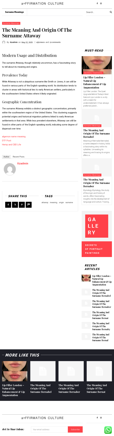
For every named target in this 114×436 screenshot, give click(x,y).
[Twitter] (15, 205)
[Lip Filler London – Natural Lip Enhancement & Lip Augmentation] (97, 65)
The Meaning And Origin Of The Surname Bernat (100, 315)
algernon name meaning (14, 136)
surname (69, 202)
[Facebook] (97, 3)
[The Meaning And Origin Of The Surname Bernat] (86, 314)
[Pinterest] (22, 205)
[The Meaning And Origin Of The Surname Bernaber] (97, 167)
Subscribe (75, 429)
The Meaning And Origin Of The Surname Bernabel (96, 133)
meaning (53, 202)
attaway (45, 202)
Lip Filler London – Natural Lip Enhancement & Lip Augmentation (94, 82)
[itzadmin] (4, 42)
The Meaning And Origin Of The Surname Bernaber (96, 183)
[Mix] (29, 205)
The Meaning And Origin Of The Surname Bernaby (101, 326)
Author (6, 157)
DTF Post (6, 140)
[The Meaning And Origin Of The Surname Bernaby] (86, 325)
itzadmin (14, 42)
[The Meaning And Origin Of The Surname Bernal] (86, 336)
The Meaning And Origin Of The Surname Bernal (100, 337)
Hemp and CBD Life (11, 144)
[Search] (111, 12)
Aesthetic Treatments (93, 73)
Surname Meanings (11, 23)
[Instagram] (101, 3)
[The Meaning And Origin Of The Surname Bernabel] (97, 118)
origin (61, 202)
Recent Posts (18, 157)
